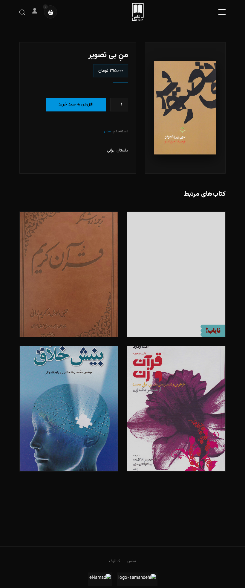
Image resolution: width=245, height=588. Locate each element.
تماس (131, 561)
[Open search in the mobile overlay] (22, 12)
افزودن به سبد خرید (76, 104)
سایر (107, 131)
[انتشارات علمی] (138, 12)
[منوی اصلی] (222, 12)
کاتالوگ (114, 561)
